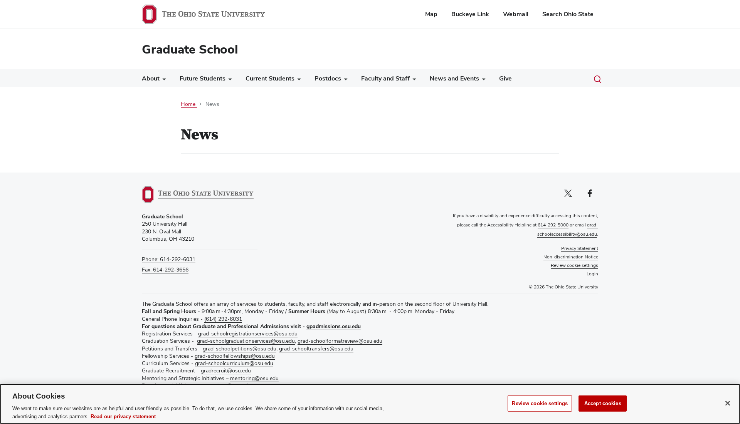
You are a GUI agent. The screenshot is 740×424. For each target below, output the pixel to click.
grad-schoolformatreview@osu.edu (340, 340)
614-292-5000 (553, 225)
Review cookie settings (540, 403)
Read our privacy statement (123, 416)
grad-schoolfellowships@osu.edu (235, 355)
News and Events (454, 78)
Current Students (270, 78)
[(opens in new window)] (198, 194)
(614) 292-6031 (223, 318)
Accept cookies (602, 403)
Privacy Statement (579, 248)
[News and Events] (482, 80)
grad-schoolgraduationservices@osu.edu (246, 340)
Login (592, 274)
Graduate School (190, 49)
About (151, 78)
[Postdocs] (344, 80)
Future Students (202, 78)
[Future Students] (228, 80)
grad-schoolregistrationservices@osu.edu (248, 333)
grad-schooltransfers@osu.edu (316, 348)
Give (505, 78)
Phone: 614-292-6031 (168, 259)
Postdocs (327, 78)
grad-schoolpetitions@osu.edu (239, 348)
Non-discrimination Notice (570, 257)
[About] (163, 80)
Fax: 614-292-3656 (165, 269)
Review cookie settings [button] (574, 265)
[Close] (727, 403)
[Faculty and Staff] (413, 80)
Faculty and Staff (385, 78)
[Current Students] (297, 80)
